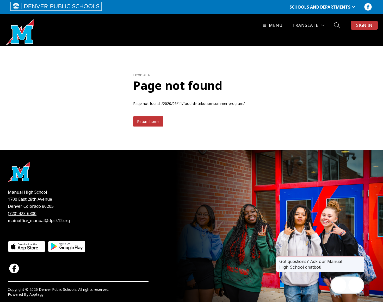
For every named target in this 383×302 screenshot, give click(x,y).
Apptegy (36, 294)
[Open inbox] (339, 285)
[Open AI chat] (355, 285)
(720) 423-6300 (22, 213)
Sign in (364, 25)
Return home (148, 121)
